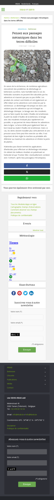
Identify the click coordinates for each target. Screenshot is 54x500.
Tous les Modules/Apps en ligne (24, 204)
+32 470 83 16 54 (17, 409)
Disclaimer (11, 425)
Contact (10, 387)
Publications (12, 379)
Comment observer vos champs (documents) (24, 211)
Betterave (15, 18)
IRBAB (17, 4)
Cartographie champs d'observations (26, 207)
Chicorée (10, 375)
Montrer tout (38, 230)
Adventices (22, 29)
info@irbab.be (18, 414)
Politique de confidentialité (21, 215)
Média (9, 383)
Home (6, 18)
